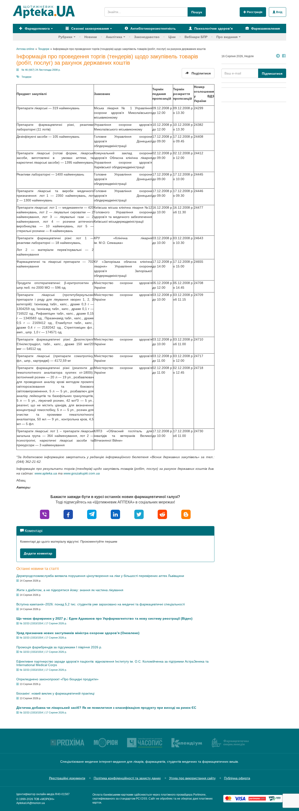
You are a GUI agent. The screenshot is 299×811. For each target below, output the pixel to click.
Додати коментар (38, 553)
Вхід (278, 12)
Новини (90, 37)
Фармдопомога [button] (37, 28)
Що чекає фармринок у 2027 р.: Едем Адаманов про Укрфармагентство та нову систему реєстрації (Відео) (104, 618)
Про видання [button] (227, 37)
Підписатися (272, 73)
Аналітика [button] (114, 37)
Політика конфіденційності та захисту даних (127, 778)
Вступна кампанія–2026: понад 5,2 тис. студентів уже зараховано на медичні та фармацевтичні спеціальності (100, 604)
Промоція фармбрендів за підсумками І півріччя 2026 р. (59, 647)
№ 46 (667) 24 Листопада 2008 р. (41, 69)
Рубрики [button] (65, 37)
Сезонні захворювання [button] (89, 28)
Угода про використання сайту (192, 778)
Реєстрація (254, 12)
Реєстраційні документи (67, 778)
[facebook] (68, 514)
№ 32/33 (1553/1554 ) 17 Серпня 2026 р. (43, 623)
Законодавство (147, 37)
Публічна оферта (237, 778)
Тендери (26, 76)
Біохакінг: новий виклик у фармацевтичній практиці (55, 693)
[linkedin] (115, 514)
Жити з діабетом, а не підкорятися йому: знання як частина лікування (69, 590)
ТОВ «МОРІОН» (44, 799)
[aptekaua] (186, 514)
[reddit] (162, 514)
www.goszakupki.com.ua (82, 473)
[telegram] (91, 514)
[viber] (44, 514)
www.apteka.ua (46, 473)
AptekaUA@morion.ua (30, 803)
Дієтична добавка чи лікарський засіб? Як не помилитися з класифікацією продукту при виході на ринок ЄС (106, 707)
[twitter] (139, 514)
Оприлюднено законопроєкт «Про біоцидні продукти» (57, 679)
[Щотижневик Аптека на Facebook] (283, 56)
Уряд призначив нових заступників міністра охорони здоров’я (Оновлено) (77, 633)
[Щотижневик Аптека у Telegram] (278, 56)
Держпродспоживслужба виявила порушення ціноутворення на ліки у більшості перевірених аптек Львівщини (100, 576)
